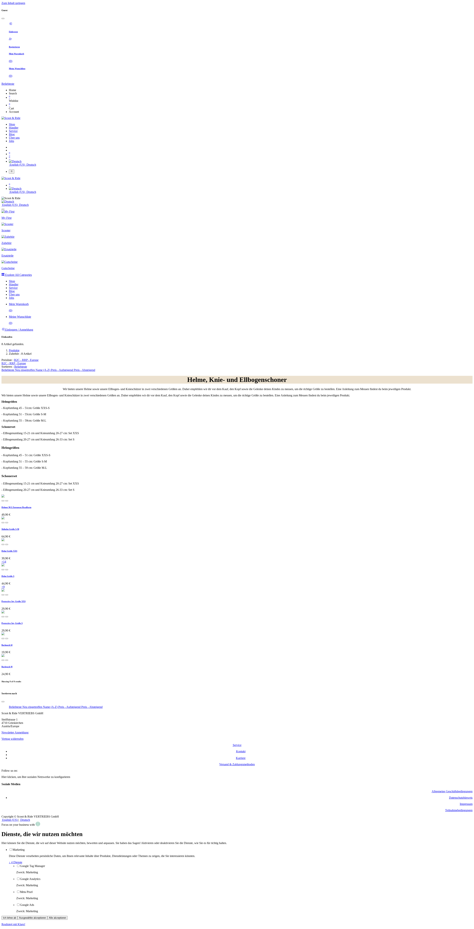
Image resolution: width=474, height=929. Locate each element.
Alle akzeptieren (57, 917)
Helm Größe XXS (9, 551)
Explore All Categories (18, 274)
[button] (20, 366)
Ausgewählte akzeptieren (32, 917)
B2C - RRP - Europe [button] (26, 360)
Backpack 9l (6, 667)
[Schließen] (2, 18)
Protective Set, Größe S (12, 623)
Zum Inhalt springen (13, 3)
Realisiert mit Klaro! (13, 924)
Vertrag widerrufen (12, 738)
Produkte (14, 350)
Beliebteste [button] (7, 83)
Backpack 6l (6, 645)
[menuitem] (12, 124)
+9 (3, 586)
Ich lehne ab (9, 917)
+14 (3, 561)
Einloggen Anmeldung (18, 329)
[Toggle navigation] (11, 171)
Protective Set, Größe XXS (13, 601)
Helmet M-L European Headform (16, 507)
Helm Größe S (7, 576)
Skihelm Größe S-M (10, 529)
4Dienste (15, 862)
